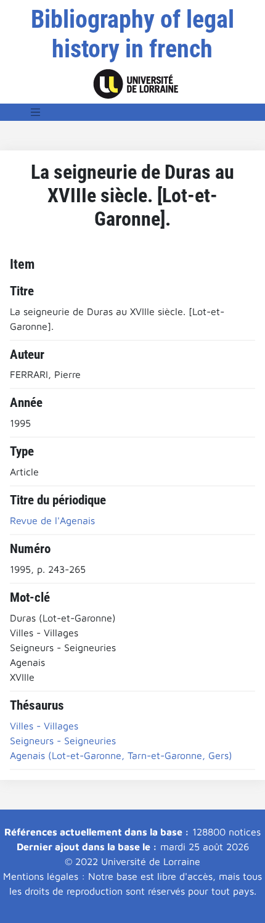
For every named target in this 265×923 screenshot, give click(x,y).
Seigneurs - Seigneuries (63, 740)
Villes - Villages (44, 725)
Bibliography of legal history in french (132, 34)
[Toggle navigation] (35, 112)
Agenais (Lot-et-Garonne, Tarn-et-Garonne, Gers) (121, 755)
